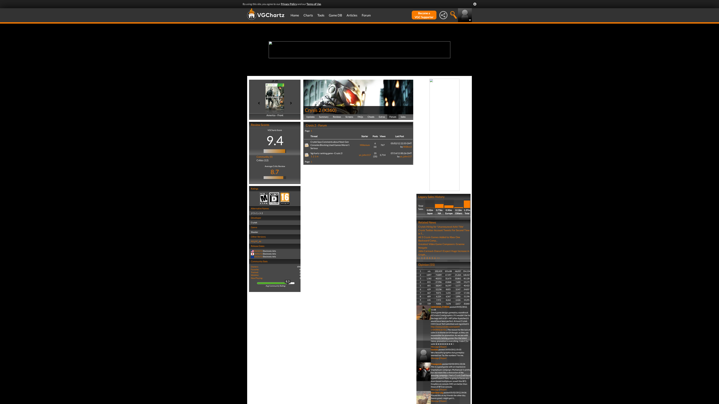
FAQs (360, 116)
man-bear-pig (437, 392)
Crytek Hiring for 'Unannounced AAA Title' (441, 226)
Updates (310, 116)
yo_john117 (365, 155)
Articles (352, 15)
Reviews (337, 116)
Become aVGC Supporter (424, 15)
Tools (320, 15)
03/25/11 (258, 256)
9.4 (274, 140)
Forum (366, 15)
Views (383, 136)
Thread (314, 136)
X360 (329, 110)
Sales (403, 116)
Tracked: (255, 272)
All (260, 241)
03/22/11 (258, 251)
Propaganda (436, 364)
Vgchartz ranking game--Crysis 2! (326, 153)
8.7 (275, 171)
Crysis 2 (313, 110)
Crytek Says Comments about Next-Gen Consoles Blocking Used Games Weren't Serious (329, 145)
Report (443, 346)
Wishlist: (255, 275)
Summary (323, 116)
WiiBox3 (407, 146)
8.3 (287, 281)
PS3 (252, 241)
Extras (382, 116)
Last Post (399, 136)
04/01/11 (258, 253)
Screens (349, 116)
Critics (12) (263, 160)
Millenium (365, 145)
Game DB (335, 15)
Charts (308, 15)
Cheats (371, 116)
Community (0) (265, 156)
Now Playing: (257, 278)
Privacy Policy (289, 4)
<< (418, 257)
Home (295, 15)
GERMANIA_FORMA (440, 307)
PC (256, 241)
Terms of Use (314, 4)
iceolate (434, 349)
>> (438, 257)
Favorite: (255, 269)
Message (435, 346)
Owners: (255, 266)
